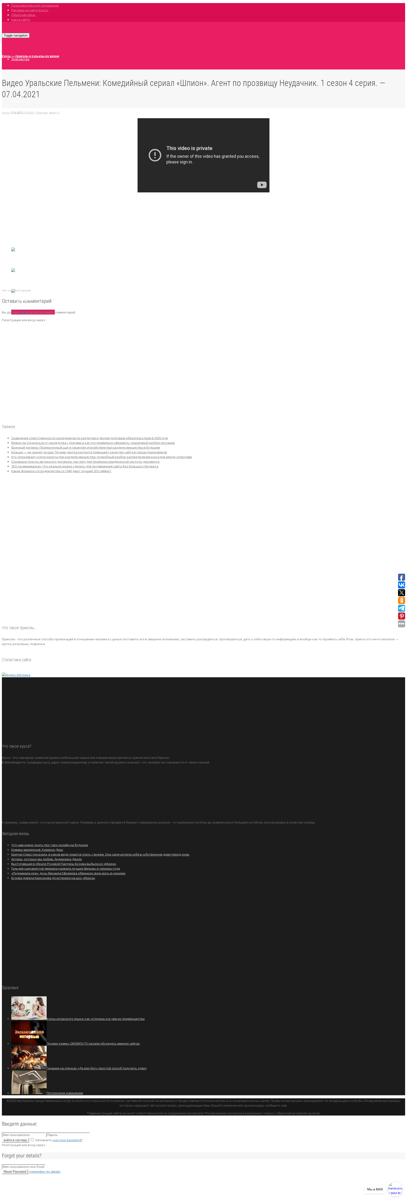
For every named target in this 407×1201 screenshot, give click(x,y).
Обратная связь (23, 15)
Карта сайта (20, 19)
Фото (15, 142)
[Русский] (19, 278)
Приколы (18, 183)
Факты (16, 121)
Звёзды (17, 100)
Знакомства (20, 59)
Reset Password (15, 1171)
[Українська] (21, 299)
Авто (15, 163)
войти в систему (15, 1140)
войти (23, 312)
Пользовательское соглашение (35, 5)
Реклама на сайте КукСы (29, 10)
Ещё (14, 204)
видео (53, 112)
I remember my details (45, 1171)
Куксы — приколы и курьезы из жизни (30, 56)
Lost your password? (67, 1140)
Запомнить (43, 1140)
